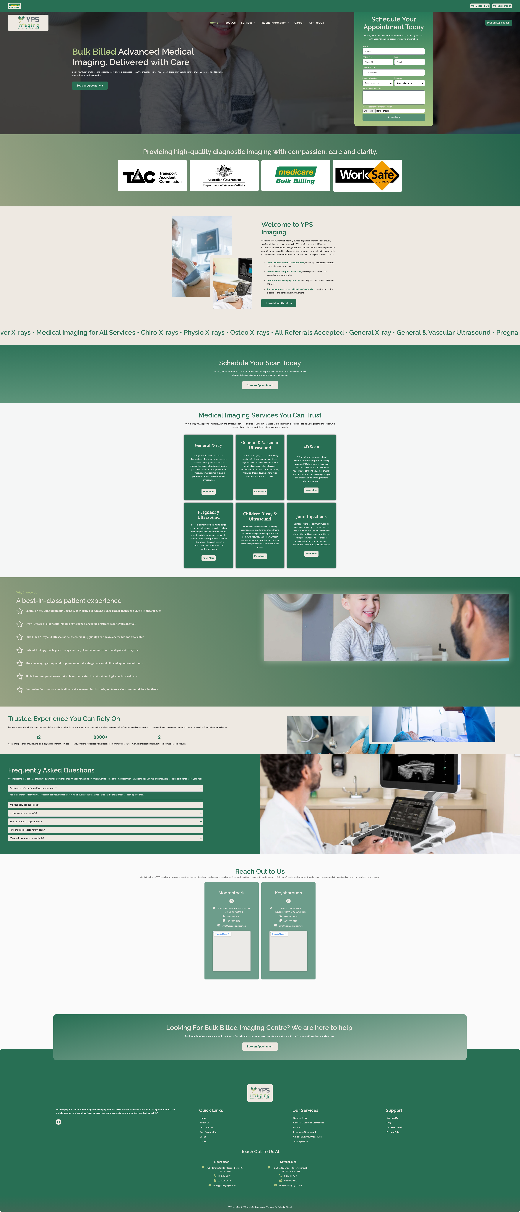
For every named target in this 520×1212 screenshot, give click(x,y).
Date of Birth (369, 67)
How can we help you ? (373, 88)
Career (299, 22)
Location (398, 78)
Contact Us (316, 22)
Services (246, 22)
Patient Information (273, 22)
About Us (230, 22)
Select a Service (370, 78)
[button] (248, 22)
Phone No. (367, 57)
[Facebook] (231, 901)
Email (396, 57)
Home (214, 22)
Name (365, 46)
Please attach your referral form (377, 107)
